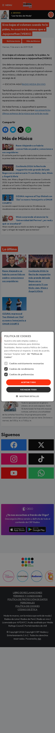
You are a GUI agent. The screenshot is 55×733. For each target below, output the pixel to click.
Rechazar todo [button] (28, 389)
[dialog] (27, 366)
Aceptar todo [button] (28, 382)
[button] (27, 396)
